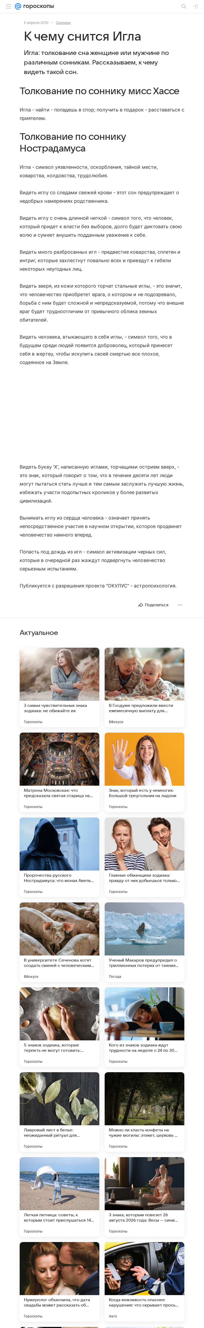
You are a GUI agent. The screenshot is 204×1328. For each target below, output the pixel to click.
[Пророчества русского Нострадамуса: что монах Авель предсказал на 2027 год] (59, 857)
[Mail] (18, 6)
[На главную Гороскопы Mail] (37, 6)
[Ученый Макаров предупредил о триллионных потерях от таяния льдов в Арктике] (144, 942)
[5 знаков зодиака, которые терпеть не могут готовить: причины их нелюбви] (59, 1027)
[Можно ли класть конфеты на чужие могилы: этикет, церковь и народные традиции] (144, 1112)
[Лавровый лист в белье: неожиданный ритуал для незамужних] (59, 1112)
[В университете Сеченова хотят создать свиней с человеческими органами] (59, 942)
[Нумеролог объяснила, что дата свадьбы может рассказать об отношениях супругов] (59, 1282)
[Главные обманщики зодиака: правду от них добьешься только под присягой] (144, 857)
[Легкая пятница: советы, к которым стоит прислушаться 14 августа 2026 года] (59, 1197)
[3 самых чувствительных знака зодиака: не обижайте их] (59, 687)
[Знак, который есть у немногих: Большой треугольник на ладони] (144, 772)
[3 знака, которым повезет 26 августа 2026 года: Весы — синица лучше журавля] (144, 1197)
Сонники (63, 22)
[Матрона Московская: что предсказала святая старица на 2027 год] (59, 772)
